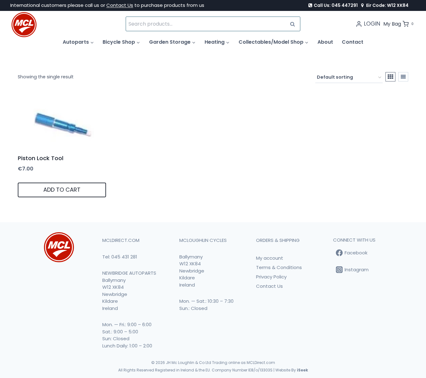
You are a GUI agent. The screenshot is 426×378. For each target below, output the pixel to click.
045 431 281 (124, 256)
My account (269, 258)
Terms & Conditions (279, 267)
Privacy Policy (271, 276)
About (325, 42)
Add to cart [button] (61, 190)
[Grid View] (390, 76)
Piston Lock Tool (40, 158)
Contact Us (119, 5)
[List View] (403, 76)
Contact (352, 42)
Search (294, 24)
